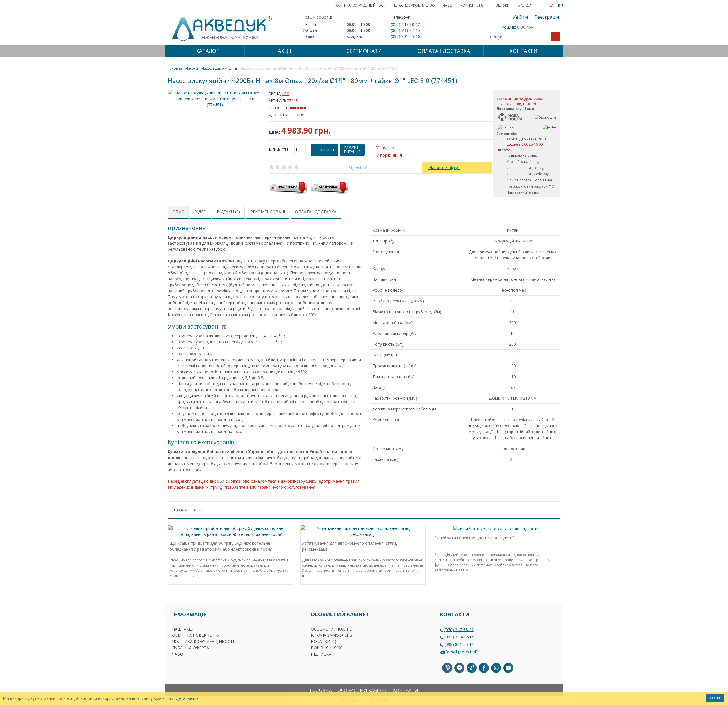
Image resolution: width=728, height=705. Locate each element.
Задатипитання (352, 149)
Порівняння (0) (326, 647)
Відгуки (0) (228, 211)
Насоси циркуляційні (219, 68)
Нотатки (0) (323, 641)
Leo (285, 93)
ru (560, 5)
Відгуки (503, 5)
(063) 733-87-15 (405, 30)
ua (551, 5)
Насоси (191, 68)
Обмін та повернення (196, 635)
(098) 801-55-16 (405, 36)
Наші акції (183, 629)
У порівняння (389, 155)
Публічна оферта (190, 647)
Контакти (523, 50)
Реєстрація (547, 17)
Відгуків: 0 (357, 167)
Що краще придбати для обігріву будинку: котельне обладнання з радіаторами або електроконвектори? (220, 546)
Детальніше (187, 698)
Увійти (520, 17)
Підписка (321, 654)
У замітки (385, 147)
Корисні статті (474, 5)
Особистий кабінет (332, 629)
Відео (200, 211)
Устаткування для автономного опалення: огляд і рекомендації (350, 546)
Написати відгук (444, 167)
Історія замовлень (331, 635)
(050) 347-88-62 (405, 24)
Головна (321, 690)
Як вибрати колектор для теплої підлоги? (474, 537)
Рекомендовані (267, 211)
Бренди (524, 5)
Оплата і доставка (443, 50)
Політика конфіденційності (360, 5)
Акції (284, 50)
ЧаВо (447, 5)
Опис (178, 211)
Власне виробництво (414, 5)
